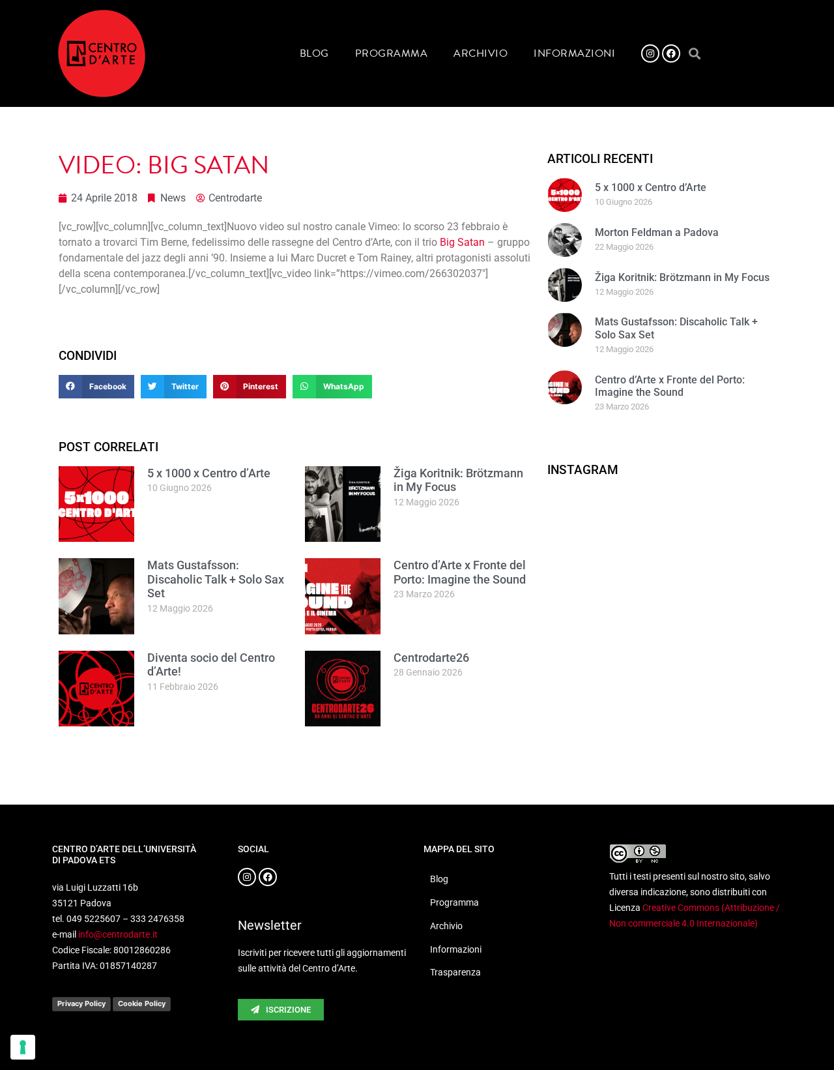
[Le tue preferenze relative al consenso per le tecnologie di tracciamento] (22, 1047)
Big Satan (462, 242)
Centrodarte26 (431, 657)
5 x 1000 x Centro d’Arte (208, 473)
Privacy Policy (81, 1003)
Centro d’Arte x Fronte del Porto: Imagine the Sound (460, 572)
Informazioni (574, 53)
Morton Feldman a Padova (657, 232)
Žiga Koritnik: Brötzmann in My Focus (682, 277)
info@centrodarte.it (118, 934)
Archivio (480, 53)
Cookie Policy (141, 1003)
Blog (314, 53)
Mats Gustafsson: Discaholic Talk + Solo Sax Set (215, 579)
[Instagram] (650, 53)
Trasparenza (455, 972)
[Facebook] (671, 53)
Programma (391, 53)
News (173, 198)
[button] (694, 54)
